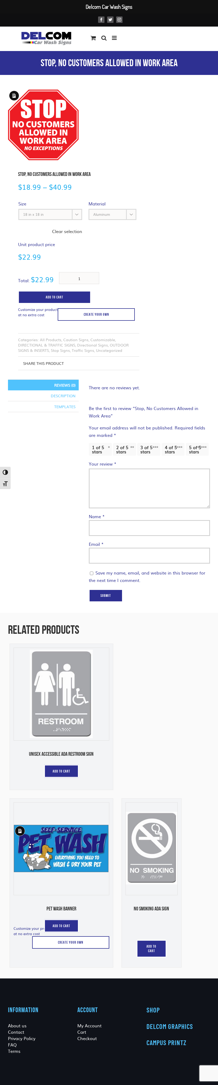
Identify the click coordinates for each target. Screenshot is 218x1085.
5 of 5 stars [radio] (195, 449)
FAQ (12, 1044)
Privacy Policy (21, 1038)
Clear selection (67, 231)
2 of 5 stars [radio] (122, 449)
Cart (81, 1032)
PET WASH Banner (61, 908)
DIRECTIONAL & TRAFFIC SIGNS (46, 345)
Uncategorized (109, 350)
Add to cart (54, 297)
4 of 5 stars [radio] (171, 449)
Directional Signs (92, 345)
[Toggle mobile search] (104, 38)
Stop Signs (60, 350)
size (22, 203)
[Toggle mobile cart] (93, 38)
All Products (50, 339)
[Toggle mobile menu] (115, 38)
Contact (16, 1032)
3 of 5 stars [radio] (146, 449)
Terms (14, 1051)
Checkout (87, 1038)
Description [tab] (63, 395)
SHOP (153, 1010)
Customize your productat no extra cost (38, 312)
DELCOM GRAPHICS (169, 1026)
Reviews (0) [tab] (65, 385)
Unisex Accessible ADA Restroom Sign (61, 754)
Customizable (102, 339)
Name (97, 516)
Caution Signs (76, 339)
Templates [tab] (65, 406)
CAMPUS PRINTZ (166, 1042)
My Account (89, 1025)
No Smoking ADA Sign (151, 908)
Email (96, 544)
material (97, 203)
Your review (102, 464)
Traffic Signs (83, 350)
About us (17, 1025)
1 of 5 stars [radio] (98, 449)
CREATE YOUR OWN (96, 314)
